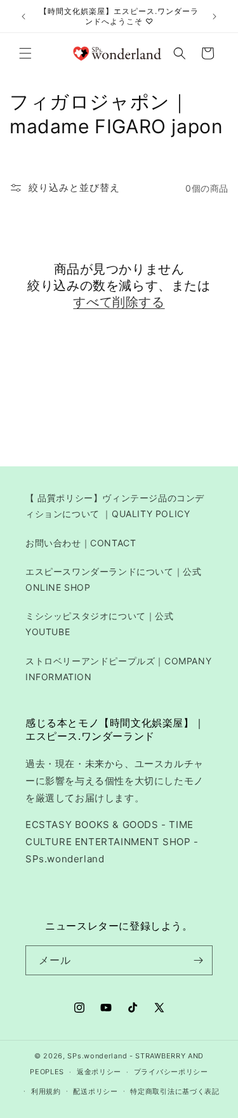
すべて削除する (118, 302)
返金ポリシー (99, 1071)
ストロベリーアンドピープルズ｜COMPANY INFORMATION (118, 668)
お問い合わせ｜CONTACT (80, 542)
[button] (25, 53)
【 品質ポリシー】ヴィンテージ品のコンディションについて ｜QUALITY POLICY (114, 505)
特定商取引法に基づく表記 (174, 1091)
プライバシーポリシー (171, 1071)
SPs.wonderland (97, 1055)
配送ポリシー (95, 1091)
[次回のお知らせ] (214, 16)
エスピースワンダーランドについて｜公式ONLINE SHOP (113, 579)
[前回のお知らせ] (23, 16)
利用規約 (46, 1091)
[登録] (198, 960)
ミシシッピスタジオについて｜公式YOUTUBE (99, 623)
